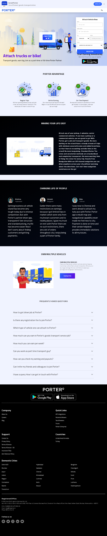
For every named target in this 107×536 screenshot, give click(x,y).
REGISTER (89, 51)
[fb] (3, 521)
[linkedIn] (17, 521)
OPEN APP (98, 4)
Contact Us (67, 276)
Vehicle (91, 35)
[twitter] (8, 521)
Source (78, 42)
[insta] (13, 521)
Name (78, 21)
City (77, 35)
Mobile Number (79, 28)
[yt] (22, 521)
